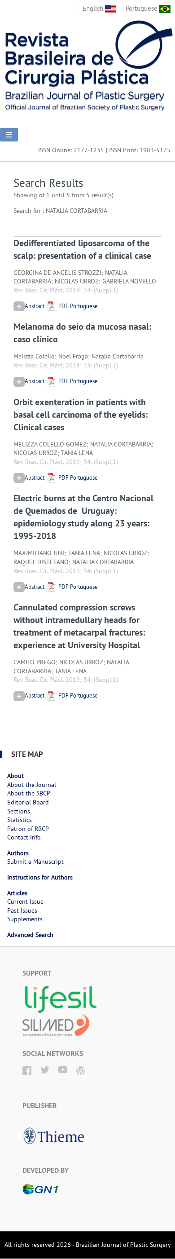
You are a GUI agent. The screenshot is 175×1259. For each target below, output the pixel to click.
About (15, 776)
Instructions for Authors (40, 877)
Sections (18, 811)
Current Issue (25, 901)
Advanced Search (30, 935)
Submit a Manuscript (35, 861)
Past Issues (22, 910)
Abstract (34, 305)
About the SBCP (28, 793)
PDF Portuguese (77, 305)
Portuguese (142, 8)
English (94, 8)
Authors (18, 853)
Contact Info (24, 837)
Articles (17, 893)
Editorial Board (28, 802)
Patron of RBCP (28, 829)
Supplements (25, 919)
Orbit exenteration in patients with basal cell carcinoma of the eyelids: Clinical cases (80, 414)
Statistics (19, 820)
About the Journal (31, 785)
